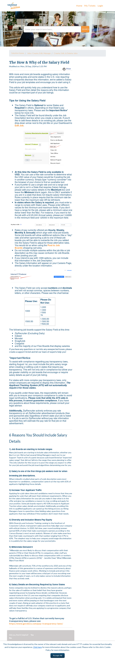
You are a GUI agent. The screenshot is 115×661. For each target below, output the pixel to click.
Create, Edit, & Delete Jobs (66, 53)
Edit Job (19, 125)
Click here (37, 647)
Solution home (17, 53)
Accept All (57, 655)
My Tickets (90, 5)
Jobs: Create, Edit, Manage (39, 53)
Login (100, 5)
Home (79, 5)
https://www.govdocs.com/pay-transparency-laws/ (36, 623)
